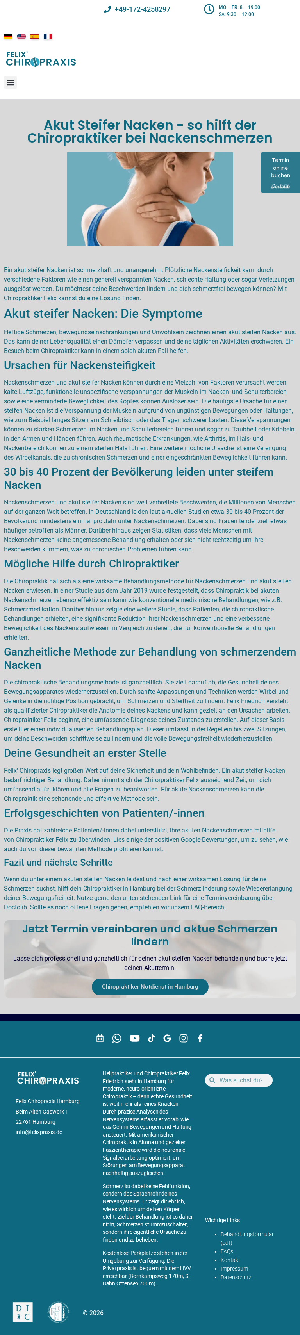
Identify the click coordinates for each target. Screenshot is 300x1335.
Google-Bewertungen (209, 839)
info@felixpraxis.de (39, 1132)
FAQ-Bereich (207, 907)
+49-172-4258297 (142, 9)
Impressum (234, 1268)
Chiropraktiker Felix (42, 839)
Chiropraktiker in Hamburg (119, 888)
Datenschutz (236, 1277)
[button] (10, 82)
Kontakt (230, 1260)
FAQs (227, 1251)
